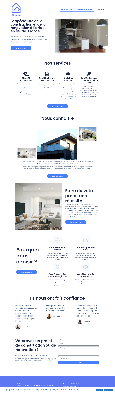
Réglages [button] (99, 390)
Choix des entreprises (68, 79)
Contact (100, 9)
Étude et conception (26, 79)
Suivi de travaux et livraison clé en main (89, 80)
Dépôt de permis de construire (47, 79)
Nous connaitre (84, 9)
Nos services (67, 9)
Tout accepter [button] (108, 390)
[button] (80, 51)
